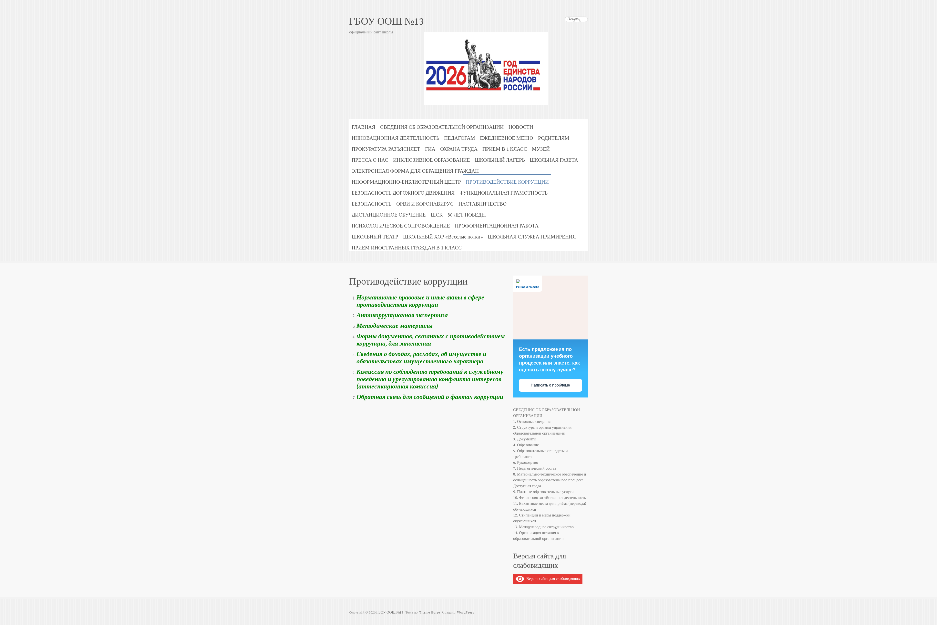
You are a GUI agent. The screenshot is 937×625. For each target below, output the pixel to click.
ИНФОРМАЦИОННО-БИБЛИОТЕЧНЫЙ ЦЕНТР (406, 182)
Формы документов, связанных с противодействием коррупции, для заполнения (430, 340)
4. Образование (526, 445)
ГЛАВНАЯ (363, 127)
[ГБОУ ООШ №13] (468, 57)
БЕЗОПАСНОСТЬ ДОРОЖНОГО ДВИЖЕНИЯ (403, 193)
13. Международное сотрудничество (543, 527)
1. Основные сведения (531, 421)
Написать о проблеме (550, 385)
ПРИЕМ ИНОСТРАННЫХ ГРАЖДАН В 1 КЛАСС (407, 248)
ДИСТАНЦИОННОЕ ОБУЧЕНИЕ (389, 215)
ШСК (437, 215)
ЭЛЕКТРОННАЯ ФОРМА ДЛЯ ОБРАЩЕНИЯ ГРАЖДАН (415, 171)
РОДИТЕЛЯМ (553, 138)
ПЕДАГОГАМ (459, 138)
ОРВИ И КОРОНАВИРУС (425, 204)
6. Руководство (525, 462)
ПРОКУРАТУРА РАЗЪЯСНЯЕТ (386, 149)
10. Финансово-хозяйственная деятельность (549, 498)
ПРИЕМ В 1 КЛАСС (504, 149)
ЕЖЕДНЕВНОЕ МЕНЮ (506, 138)
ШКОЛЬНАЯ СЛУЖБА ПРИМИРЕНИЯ (532, 237)
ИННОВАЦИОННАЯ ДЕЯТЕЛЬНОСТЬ (395, 138)
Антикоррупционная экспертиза (402, 315)
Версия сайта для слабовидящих (552, 578)
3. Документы (524, 439)
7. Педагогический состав (534, 468)
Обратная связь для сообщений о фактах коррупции (429, 397)
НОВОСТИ (521, 127)
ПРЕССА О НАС (370, 160)
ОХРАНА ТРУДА (459, 149)
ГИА (430, 149)
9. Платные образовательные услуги (543, 492)
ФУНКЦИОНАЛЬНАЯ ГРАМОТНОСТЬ (503, 193)
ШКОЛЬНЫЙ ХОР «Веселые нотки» (443, 237)
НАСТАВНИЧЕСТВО (482, 204)
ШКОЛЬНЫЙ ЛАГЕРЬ (500, 160)
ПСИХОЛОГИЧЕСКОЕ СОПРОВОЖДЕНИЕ (401, 226)
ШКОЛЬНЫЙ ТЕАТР (375, 237)
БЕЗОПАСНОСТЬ (371, 204)
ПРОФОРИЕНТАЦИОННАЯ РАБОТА (497, 226)
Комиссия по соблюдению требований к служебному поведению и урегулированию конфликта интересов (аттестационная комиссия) (429, 379)
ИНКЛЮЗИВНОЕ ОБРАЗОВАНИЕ (431, 160)
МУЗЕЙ (541, 149)
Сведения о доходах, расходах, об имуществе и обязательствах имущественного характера (421, 357)
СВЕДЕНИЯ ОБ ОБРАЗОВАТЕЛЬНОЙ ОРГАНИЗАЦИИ (442, 127)
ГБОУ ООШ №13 (386, 22)
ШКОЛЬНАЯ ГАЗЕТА (554, 160)
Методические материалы (394, 325)
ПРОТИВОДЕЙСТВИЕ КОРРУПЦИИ (507, 182)
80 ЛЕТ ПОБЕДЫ (467, 215)
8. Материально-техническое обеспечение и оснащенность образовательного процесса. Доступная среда (549, 480)
